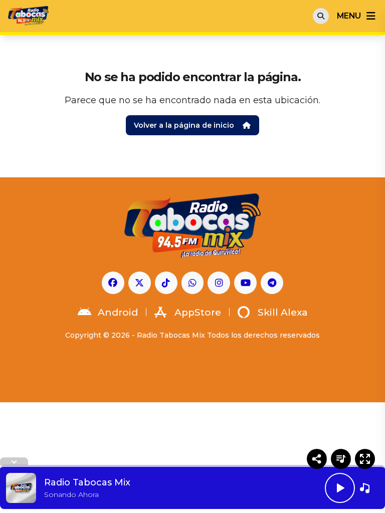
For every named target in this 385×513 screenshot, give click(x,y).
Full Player (365, 459)
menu (348, 16)
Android (118, 312)
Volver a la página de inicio (184, 125)
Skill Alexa (283, 312)
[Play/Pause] (340, 488)
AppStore (197, 312)
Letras (341, 459)
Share (317, 459)
